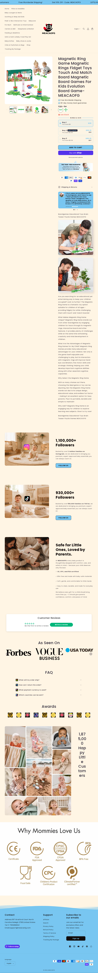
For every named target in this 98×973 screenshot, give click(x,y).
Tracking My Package (51, 940)
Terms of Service (49, 933)
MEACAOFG (51, 970)
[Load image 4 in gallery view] (37, 109)
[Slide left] (7, 110)
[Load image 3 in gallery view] (29, 109)
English (9, 963)
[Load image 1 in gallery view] (13, 109)
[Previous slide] (7, 654)
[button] (84, 29)
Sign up (76, 938)
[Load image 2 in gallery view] (21, 109)
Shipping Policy (48, 936)
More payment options (76, 157)
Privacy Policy (48, 926)
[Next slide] (90, 654)
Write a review (61, 625)
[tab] (74, 210)
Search (45, 923)
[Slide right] (51, 110)
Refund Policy (48, 930)
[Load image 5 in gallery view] (45, 109)
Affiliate (46, 920)
